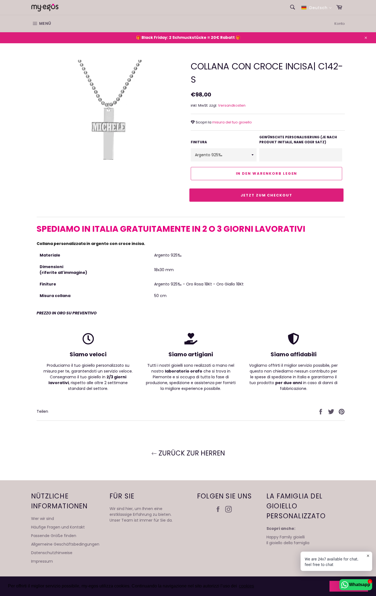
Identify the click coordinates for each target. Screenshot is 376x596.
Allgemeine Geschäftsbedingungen (65, 544)
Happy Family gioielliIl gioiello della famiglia (287, 540)
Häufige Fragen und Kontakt (58, 527)
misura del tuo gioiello (231, 122)
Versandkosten (232, 105)
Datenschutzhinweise (51, 552)
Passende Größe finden (53, 535)
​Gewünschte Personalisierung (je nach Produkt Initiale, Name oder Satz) (298, 139)
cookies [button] (246, 586)
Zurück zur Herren (191, 453)
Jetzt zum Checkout (266, 195)
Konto (339, 23)
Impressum (42, 561)
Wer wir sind (42, 518)
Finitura (199, 142)
